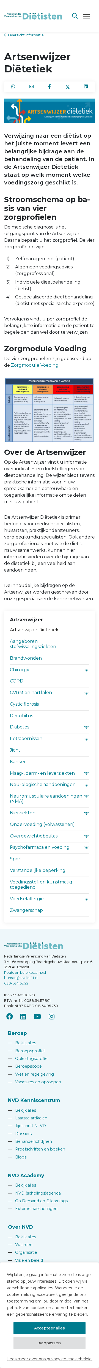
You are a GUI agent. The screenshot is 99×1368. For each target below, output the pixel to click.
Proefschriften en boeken (36, 1149)
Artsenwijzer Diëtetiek (34, 629)
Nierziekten (22, 812)
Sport (16, 858)
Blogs (17, 1157)
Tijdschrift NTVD (27, 1125)
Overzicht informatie (25, 35)
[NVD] (33, 15)
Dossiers (20, 1133)
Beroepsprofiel (26, 1050)
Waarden (20, 1244)
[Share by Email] (31, 86)
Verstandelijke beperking (37, 870)
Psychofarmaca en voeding (40, 847)
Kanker (18, 761)
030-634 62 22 (16, 983)
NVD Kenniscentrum (34, 1100)
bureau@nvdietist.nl (21, 978)
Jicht (15, 750)
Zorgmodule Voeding (35, 365)
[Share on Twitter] (68, 86)
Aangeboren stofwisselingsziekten (33, 644)
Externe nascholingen (32, 1208)
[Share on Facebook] (49, 86)
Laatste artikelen (27, 1118)
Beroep (17, 1033)
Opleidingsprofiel (28, 1058)
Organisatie (22, 1252)
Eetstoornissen (26, 738)
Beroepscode (25, 1066)
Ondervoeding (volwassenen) (42, 824)
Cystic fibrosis (24, 704)
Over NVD (20, 1227)
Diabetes (19, 727)
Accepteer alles (49, 1328)
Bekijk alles (22, 1042)
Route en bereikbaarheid (25, 972)
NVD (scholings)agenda (34, 1193)
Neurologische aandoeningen (43, 784)
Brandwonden (26, 658)
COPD (16, 681)
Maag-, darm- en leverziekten (42, 773)
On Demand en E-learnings (38, 1200)
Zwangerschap (26, 910)
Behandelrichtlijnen (30, 1141)
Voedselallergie (27, 898)
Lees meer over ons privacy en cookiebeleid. (49, 1358)
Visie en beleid (25, 1260)
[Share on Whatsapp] (13, 86)
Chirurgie (20, 669)
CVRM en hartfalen (31, 692)
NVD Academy (26, 1175)
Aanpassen (49, 1342)
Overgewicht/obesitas (33, 836)
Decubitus (21, 715)
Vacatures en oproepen (34, 1081)
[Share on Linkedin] (86, 86)
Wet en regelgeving (31, 1074)
